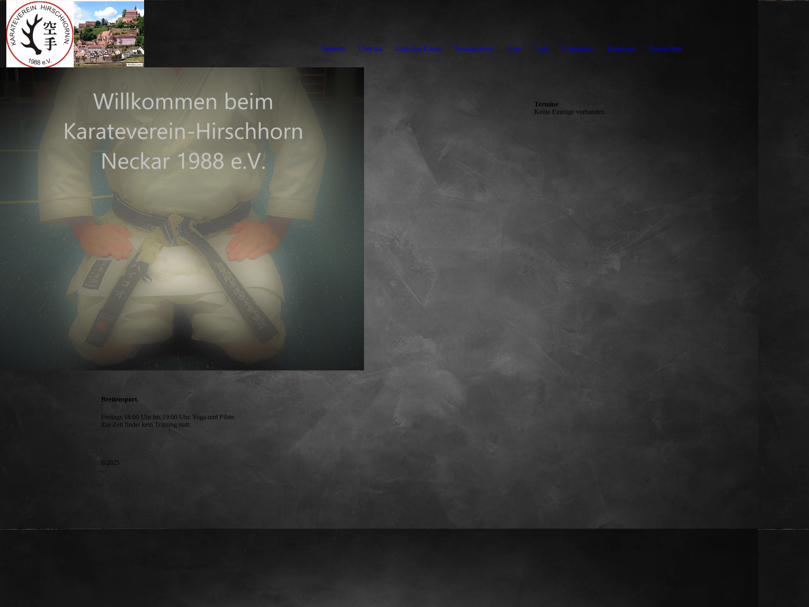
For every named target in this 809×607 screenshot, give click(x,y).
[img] (97, 33)
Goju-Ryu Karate (418, 48)
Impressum (621, 48)
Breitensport (578, 48)
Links (541, 48)
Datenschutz (665, 48)
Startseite (333, 48)
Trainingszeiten (474, 48)
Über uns (370, 48)
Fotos (514, 48)
